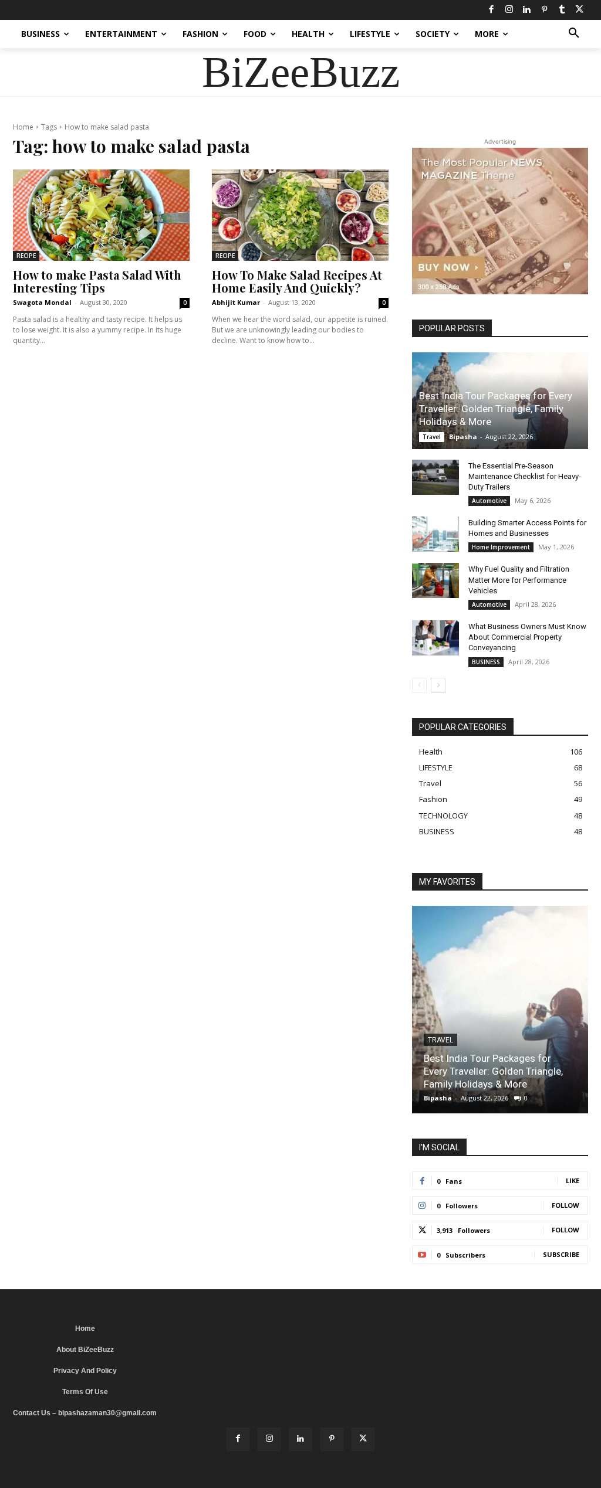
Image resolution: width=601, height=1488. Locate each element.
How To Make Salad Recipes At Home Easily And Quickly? (297, 281)
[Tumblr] (561, 10)
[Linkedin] (526, 10)
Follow (565, 1205)
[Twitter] (579, 10)
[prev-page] (419, 685)
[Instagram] (509, 10)
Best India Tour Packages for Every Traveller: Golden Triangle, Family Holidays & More (495, 408)
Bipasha (463, 436)
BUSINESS (486, 662)
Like (572, 1180)
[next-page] (438, 685)
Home (23, 127)
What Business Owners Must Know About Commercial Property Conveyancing (527, 637)
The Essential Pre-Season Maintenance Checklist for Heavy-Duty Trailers (524, 476)
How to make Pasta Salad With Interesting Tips (97, 281)
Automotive (489, 501)
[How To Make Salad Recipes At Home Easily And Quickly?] (300, 215)
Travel (432, 437)
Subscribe (561, 1254)
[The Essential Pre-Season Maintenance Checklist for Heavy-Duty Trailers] (435, 477)
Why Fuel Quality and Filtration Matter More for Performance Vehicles (518, 579)
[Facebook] (491, 10)
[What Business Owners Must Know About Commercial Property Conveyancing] (435, 637)
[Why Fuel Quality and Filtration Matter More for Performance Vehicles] (435, 580)
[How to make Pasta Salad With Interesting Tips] (101, 215)
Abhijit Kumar (236, 302)
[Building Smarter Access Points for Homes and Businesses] (435, 534)
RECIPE (26, 256)
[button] (574, 34)
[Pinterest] (544, 10)
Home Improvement (501, 547)
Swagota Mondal (42, 302)
